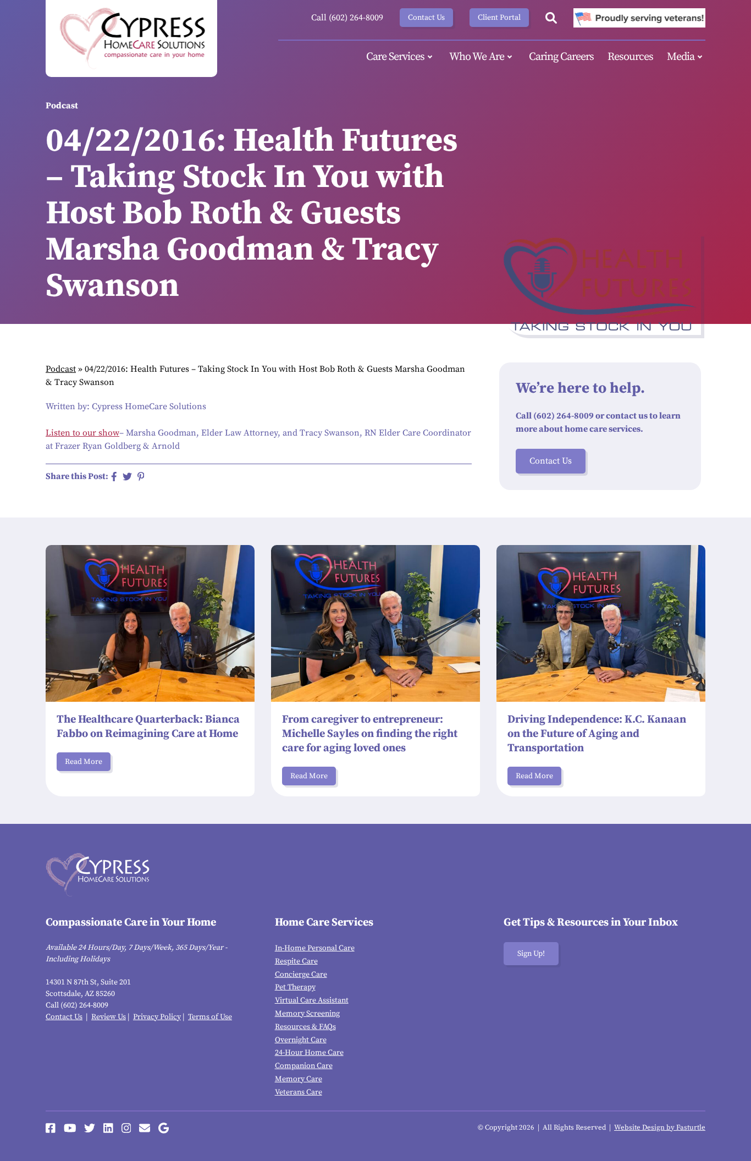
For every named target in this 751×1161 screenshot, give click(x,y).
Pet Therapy (295, 987)
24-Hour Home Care (309, 1053)
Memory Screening (307, 1014)
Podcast (61, 369)
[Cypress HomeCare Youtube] (70, 1128)
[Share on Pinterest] (141, 476)
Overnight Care (301, 1040)
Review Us (108, 1017)
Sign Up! (531, 954)
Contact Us (426, 18)
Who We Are (476, 57)
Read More (83, 762)
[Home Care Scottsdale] (131, 38)
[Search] (551, 17)
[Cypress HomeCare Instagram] (126, 1128)
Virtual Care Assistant (312, 1000)
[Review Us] (163, 1128)
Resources (630, 57)
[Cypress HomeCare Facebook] (51, 1128)
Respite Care (296, 961)
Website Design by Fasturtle (659, 1127)
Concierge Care (301, 975)
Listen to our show (82, 432)
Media (680, 57)
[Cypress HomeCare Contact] (144, 1128)
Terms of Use (210, 1017)
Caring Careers (561, 57)
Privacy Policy (157, 1017)
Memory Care (298, 1079)
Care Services (395, 57)
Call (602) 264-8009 (347, 17)
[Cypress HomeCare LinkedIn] (108, 1128)
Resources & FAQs (305, 1027)
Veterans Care (298, 1092)
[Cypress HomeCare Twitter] (89, 1128)
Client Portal (499, 18)
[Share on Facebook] (114, 476)
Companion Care (304, 1066)
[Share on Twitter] (127, 476)
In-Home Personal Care (315, 948)
